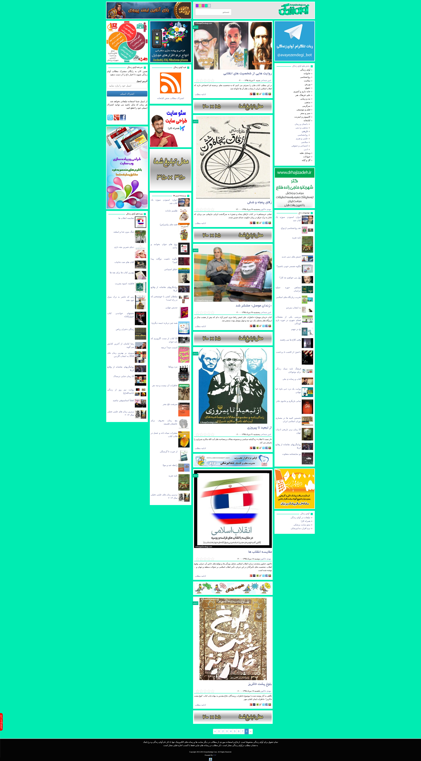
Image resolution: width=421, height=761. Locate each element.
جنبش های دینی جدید (291, 256)
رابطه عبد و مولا (170, 465)
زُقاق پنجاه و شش (259, 203)
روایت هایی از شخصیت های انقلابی (247, 74)
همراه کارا (305, 521)
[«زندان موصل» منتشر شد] (233, 273)
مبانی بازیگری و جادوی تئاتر (288, 401)
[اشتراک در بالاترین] (270, 94)
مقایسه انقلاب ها (126, 218)
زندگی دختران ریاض (125, 329)
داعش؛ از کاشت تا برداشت (288, 352)
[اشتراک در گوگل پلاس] (251, 94)
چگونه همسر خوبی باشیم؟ (289, 266)
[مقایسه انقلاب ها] (233, 509)
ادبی (306, 149)
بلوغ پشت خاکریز (260, 684)
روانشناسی (303, 135)
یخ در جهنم (296, 329)
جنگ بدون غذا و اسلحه (123, 232)
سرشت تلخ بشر (170, 404)
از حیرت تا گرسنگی (168, 451)
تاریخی (195, 27)
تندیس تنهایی (171, 307)
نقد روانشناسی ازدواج (291, 228)
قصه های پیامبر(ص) (168, 224)
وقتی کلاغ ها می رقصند (290, 339)
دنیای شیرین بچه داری (124, 247)
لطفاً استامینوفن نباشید (123, 400)
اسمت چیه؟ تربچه (169, 347)
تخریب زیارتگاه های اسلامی (288, 297)
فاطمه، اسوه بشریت (124, 283)
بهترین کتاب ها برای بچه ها (122, 272)
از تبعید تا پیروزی (259, 428)
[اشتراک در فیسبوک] (266, 94)
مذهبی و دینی (302, 127)
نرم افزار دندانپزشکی (300, 528)
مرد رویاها (172, 366)
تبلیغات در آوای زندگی (300, 517)
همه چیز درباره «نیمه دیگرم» (164, 323)
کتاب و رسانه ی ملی (292, 379)
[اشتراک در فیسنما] (254, 94)
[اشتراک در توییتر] (263, 94)
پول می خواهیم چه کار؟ (290, 277)
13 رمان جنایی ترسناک (123, 376)
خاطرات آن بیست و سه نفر (164, 385)
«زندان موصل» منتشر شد (254, 306)
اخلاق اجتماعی (170, 269)
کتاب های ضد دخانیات (124, 262)
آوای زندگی (305, 514)
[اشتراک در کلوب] (260, 94)
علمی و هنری (302, 138)
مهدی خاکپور (265, 209)
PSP (214, 755)
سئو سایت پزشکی (302, 524)
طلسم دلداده (171, 210)
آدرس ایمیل (141, 81)
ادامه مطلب (200, 94)
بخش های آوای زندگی (301, 66)
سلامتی (304, 142)
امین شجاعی (265, 80)
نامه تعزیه (173, 475)
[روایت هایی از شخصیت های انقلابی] (233, 46)
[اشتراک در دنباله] (257, 94)
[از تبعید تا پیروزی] (233, 386)
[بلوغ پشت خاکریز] (233, 639)
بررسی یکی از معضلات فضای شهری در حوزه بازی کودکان (288, 320)
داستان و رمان (301, 124)
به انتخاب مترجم (293, 307)
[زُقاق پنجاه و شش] (233, 157)
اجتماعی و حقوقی (299, 146)
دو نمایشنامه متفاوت (291, 454)
